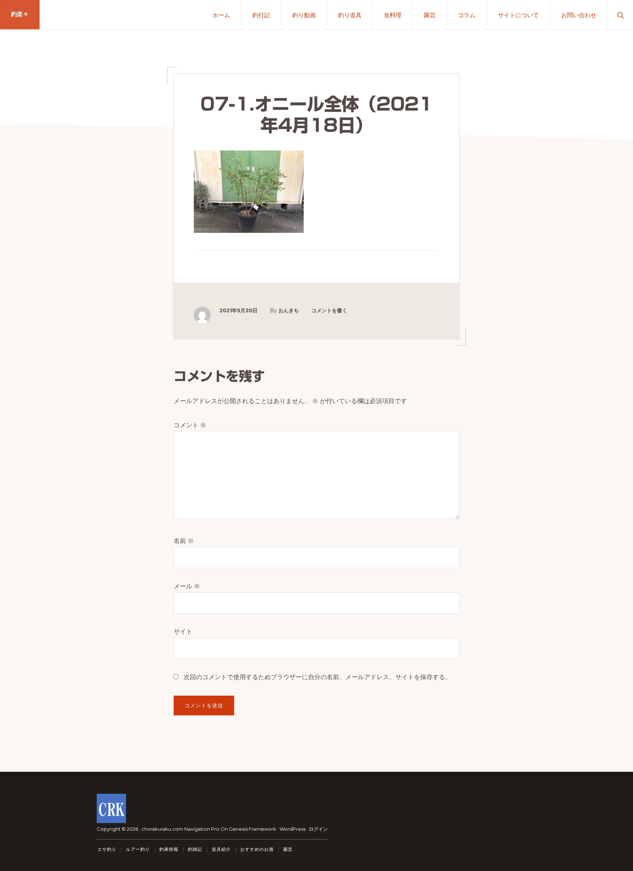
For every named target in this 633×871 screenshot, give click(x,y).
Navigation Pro (201, 829)
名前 (184, 540)
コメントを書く (329, 310)
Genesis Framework (252, 829)
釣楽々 (20, 14)
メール (187, 586)
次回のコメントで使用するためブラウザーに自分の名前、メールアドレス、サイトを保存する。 (317, 677)
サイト (183, 631)
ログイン (318, 829)
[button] (620, 14)
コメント (190, 425)
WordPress (293, 829)
